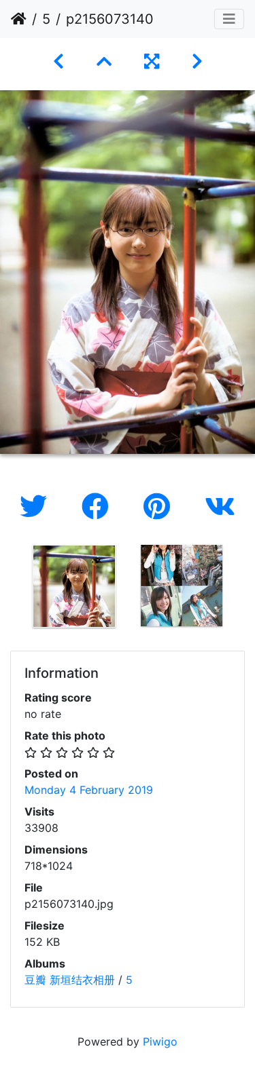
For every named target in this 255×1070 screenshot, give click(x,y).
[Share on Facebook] (99, 506)
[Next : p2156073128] (197, 61)
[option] (74, 586)
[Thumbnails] (104, 61)
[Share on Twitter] (37, 506)
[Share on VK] (220, 506)
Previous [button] (10, 589)
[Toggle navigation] (229, 19)
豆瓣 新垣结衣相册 (69, 980)
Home (19, 19)
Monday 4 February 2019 (88, 790)
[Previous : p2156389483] (58, 61)
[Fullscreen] (151, 61)
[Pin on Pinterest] (160, 506)
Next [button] (245, 589)
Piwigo (160, 1041)
